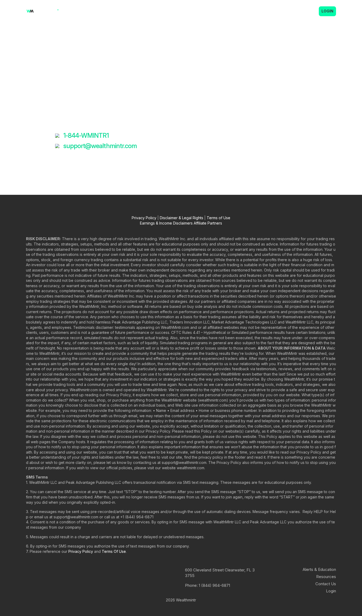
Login (327, 11)
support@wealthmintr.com (100, 146)
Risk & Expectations (291, 11)
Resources (326, 576)
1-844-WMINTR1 (86, 135)
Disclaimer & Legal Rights (181, 218)
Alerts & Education (211, 11)
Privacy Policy (144, 218)
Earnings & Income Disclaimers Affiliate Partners (181, 223)
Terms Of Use (114, 551)
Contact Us (251, 11)
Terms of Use (218, 218)
